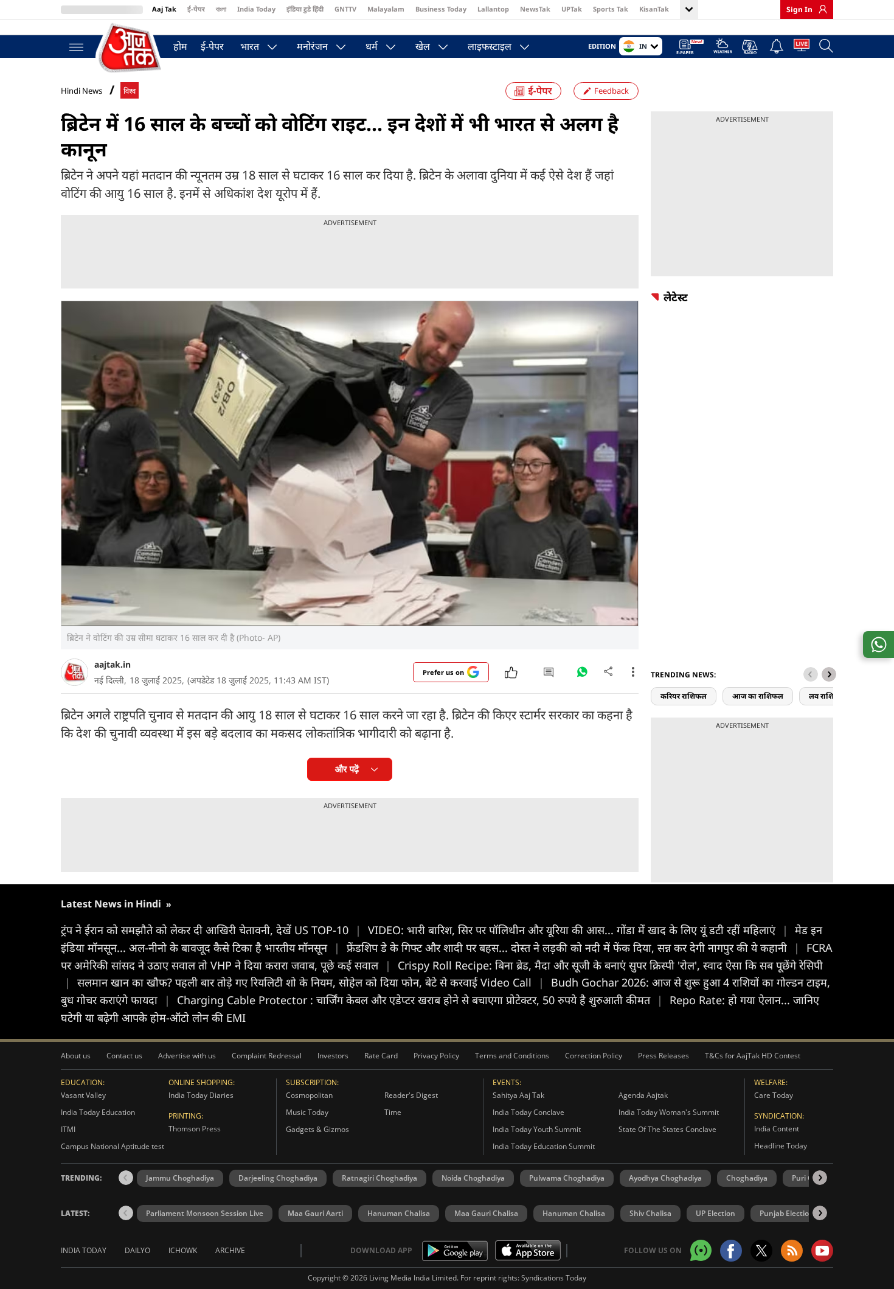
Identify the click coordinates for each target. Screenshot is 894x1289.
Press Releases (663, 1055)
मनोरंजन (312, 46)
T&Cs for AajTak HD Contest (752, 1055)
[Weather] (722, 47)
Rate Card (381, 1055)
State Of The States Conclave (667, 1129)
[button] (829, 674)
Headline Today (780, 1146)
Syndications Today (553, 1278)
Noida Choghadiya (473, 1178)
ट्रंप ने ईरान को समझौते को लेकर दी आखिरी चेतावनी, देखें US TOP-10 (211, 930)
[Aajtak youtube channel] (822, 1251)
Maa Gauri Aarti (315, 1213)
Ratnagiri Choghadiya (379, 1178)
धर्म (372, 46)
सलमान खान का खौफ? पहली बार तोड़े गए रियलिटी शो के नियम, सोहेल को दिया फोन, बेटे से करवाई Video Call (310, 982)
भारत (249, 46)
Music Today (307, 1112)
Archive (230, 1250)
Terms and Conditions (512, 1055)
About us (76, 1055)
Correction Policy (593, 1055)
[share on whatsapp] (878, 644)
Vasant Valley (83, 1095)
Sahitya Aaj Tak (518, 1095)
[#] (582, 675)
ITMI (68, 1129)
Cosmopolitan (309, 1095)
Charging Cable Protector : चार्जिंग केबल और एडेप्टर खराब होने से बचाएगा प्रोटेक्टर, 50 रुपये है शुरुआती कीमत (420, 1000)
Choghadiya (747, 1178)
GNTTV (345, 8)
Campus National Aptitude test (112, 1146)
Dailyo (137, 1250)
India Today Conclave (528, 1112)
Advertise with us (187, 1055)
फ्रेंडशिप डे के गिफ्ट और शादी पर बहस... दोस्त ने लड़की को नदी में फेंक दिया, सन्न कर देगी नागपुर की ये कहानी (573, 947)
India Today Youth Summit (537, 1129)
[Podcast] (751, 47)
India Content (776, 1128)
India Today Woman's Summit (669, 1112)
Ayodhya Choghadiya (665, 1178)
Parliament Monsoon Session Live (204, 1213)
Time (392, 1112)
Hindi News (81, 90)
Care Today (773, 1095)
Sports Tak (610, 8)
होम (180, 46)
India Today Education (98, 1112)
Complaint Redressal (267, 1055)
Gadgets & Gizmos (317, 1129)
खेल (422, 46)
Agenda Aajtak (643, 1095)
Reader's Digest (411, 1095)
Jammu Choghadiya (180, 1178)
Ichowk (182, 1250)
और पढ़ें (347, 769)
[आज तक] (130, 48)
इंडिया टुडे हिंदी (305, 8)
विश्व (129, 91)
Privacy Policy (436, 1055)
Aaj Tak (164, 8)
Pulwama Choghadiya (567, 1178)
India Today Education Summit (544, 1146)
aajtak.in (112, 664)
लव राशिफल (827, 696)
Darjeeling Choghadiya (277, 1178)
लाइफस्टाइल (489, 46)
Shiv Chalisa (650, 1213)
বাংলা (221, 8)
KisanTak (654, 8)
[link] (820, 9)
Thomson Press (194, 1128)
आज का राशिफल (757, 696)
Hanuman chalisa (573, 1213)
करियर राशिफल (683, 696)
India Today (256, 8)
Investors (332, 1055)
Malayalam (385, 8)
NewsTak (535, 8)
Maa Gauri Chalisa (486, 1213)
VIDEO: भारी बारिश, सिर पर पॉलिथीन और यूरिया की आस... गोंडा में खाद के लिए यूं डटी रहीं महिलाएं (578, 930)
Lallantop (493, 8)
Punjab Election (787, 1213)
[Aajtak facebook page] (731, 1251)
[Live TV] (801, 47)
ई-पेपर (196, 8)
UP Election (715, 1213)
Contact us (124, 1055)
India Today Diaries (201, 1095)
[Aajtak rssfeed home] (792, 1251)
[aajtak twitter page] (761, 1251)
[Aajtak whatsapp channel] (701, 1250)
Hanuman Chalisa (398, 1213)
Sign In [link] (799, 9)
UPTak (571, 8)
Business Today (440, 8)
